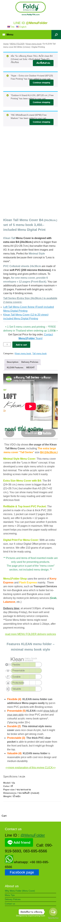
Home (6, 44)
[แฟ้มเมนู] (30, 9)
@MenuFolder (32, 835)
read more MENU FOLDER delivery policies (30, 634)
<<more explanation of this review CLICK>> (31, 767)
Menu (10, 34)
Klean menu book (33, 44)
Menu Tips (10, 895)
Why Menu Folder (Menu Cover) (20, 891)
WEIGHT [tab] (30, 367)
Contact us (10, 903)
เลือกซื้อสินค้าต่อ (43, 63)
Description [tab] (12, 362)
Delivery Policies (13, 899)
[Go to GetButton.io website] (53, 918)
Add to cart (21, 344)
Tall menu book (39, 353)
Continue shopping (41, 83)
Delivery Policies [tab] (29, 362)
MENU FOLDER (17, 44)
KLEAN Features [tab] (15, 367)
